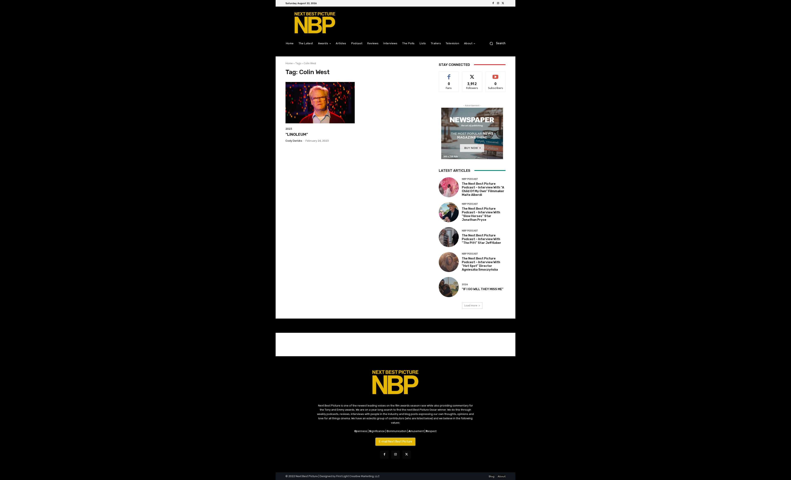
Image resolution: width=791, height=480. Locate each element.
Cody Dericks (294, 140)
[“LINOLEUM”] (320, 103)
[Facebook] (493, 3)
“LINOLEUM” (297, 134)
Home (289, 63)
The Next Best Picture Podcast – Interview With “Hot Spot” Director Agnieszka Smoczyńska (481, 264)
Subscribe (495, 74)
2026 (465, 284)
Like (449, 74)
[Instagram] (498, 3)
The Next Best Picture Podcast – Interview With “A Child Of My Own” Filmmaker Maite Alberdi (483, 189)
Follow (472, 74)
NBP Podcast (470, 179)
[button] (495, 43)
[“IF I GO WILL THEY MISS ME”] (449, 287)
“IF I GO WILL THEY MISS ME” (482, 289)
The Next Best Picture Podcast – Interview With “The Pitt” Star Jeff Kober (481, 239)
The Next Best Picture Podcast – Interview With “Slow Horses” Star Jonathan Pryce (481, 214)
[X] (503, 3)
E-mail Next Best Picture (395, 441)
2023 (289, 128)
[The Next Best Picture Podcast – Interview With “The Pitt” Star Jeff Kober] (449, 237)
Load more (470, 305)
